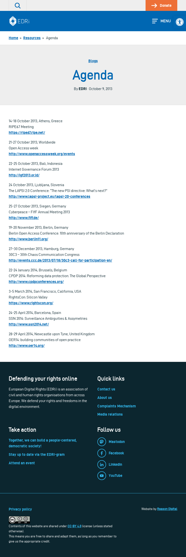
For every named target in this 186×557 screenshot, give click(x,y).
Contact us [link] (106, 389)
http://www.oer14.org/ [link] (27, 345)
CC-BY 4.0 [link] (74, 526)
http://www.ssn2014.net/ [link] (29, 324)
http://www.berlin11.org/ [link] (28, 239)
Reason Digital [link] (167, 509)
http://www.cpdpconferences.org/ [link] (36, 282)
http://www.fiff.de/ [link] (24, 218)
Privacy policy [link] (20, 509)
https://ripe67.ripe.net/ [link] (27, 132)
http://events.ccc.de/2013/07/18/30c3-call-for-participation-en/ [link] (60, 260)
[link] (179, 22)
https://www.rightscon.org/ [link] (31, 303)
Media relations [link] (110, 414)
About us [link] (104, 398)
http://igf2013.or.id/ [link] (24, 175)
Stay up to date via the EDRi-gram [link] (37, 454)
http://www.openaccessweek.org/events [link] (42, 154)
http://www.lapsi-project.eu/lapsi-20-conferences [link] (49, 196)
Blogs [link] (93, 61)
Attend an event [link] (22, 463)
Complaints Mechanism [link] (116, 406)
